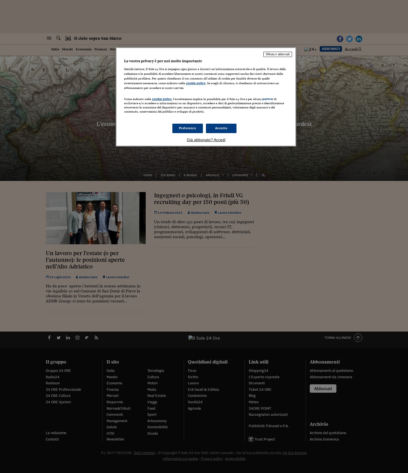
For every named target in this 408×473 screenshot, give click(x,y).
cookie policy (195, 83)
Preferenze (187, 128)
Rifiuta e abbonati (277, 54)
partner (267, 99)
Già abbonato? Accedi (206, 140)
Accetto (221, 128)
